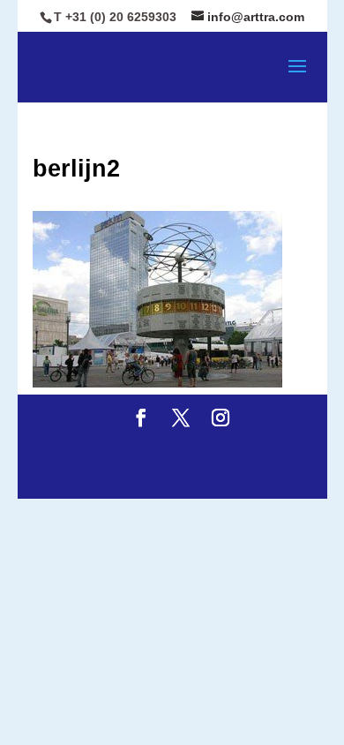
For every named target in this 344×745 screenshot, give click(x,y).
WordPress (233, 473)
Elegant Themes (223, 449)
